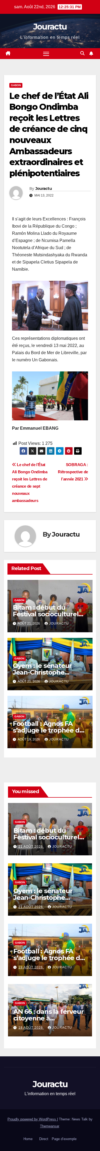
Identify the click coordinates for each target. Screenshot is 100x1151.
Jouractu (50, 27)
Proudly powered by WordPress (32, 1119)
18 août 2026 (31, 1027)
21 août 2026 (31, 846)
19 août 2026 (31, 967)
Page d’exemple (64, 1139)
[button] (82, 53)
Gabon (16, 85)
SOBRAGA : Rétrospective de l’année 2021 (73, 471)
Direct (43, 1139)
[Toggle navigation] (46, 53)
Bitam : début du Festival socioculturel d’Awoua (46, 614)
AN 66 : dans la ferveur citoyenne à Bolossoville (48, 1018)
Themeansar (49, 1126)
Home (28, 1139)
